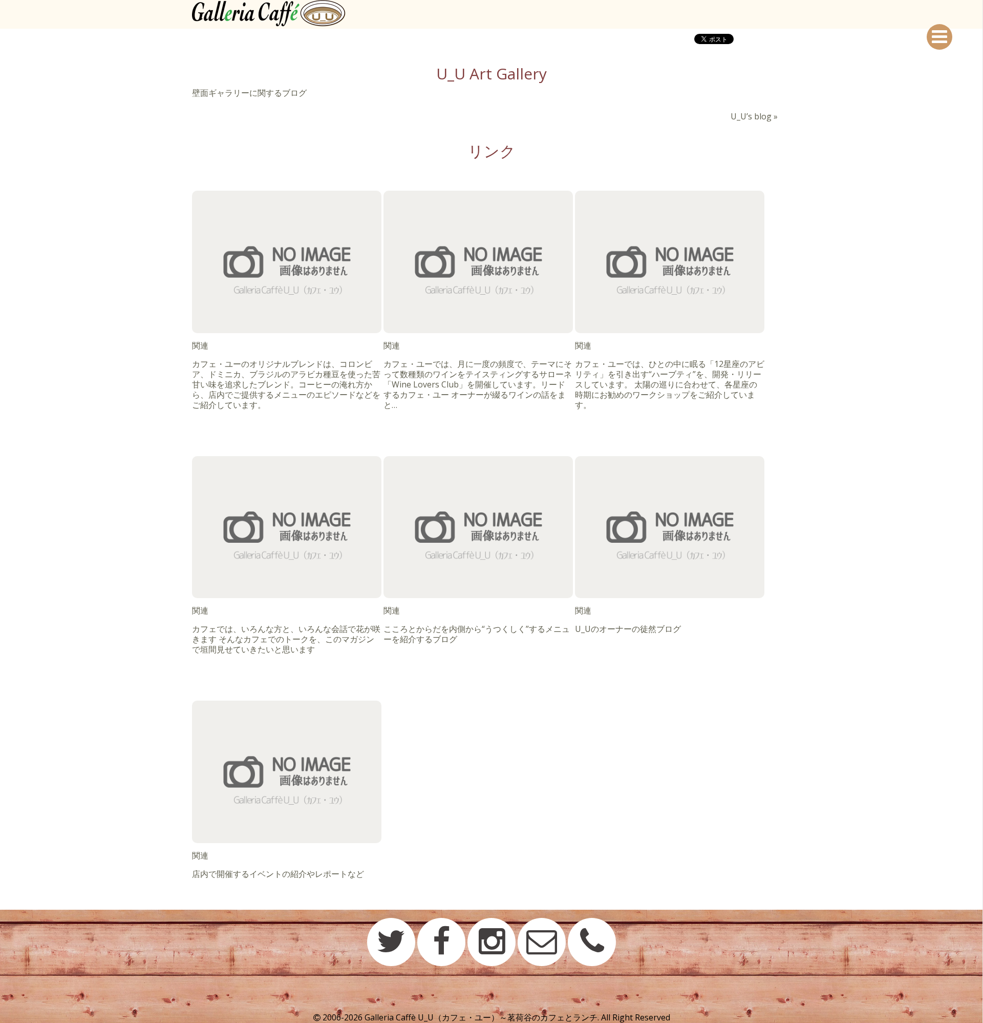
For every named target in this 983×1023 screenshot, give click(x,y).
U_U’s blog (751, 116)
